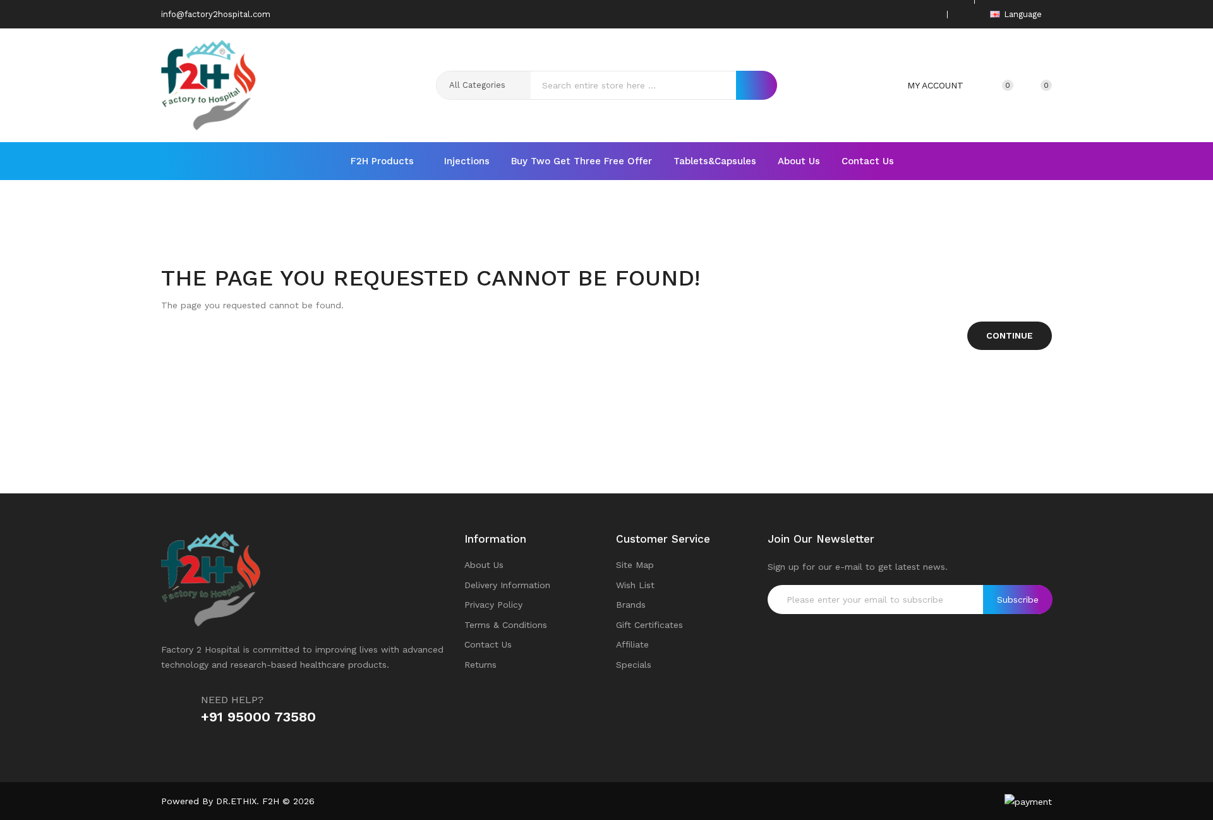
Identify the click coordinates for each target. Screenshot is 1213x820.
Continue (1009, 335)
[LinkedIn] (929, 14)
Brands (631, 605)
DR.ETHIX (236, 801)
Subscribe (1018, 599)
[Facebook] (870, 14)
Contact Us (488, 644)
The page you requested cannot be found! (626, 232)
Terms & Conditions (505, 625)
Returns (480, 665)
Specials (633, 665)
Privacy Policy (493, 605)
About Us (484, 565)
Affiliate (632, 644)
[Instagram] (909, 14)
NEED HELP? (232, 700)
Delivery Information (507, 585)
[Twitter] (890, 14)
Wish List (635, 585)
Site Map (635, 565)
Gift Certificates (649, 625)
